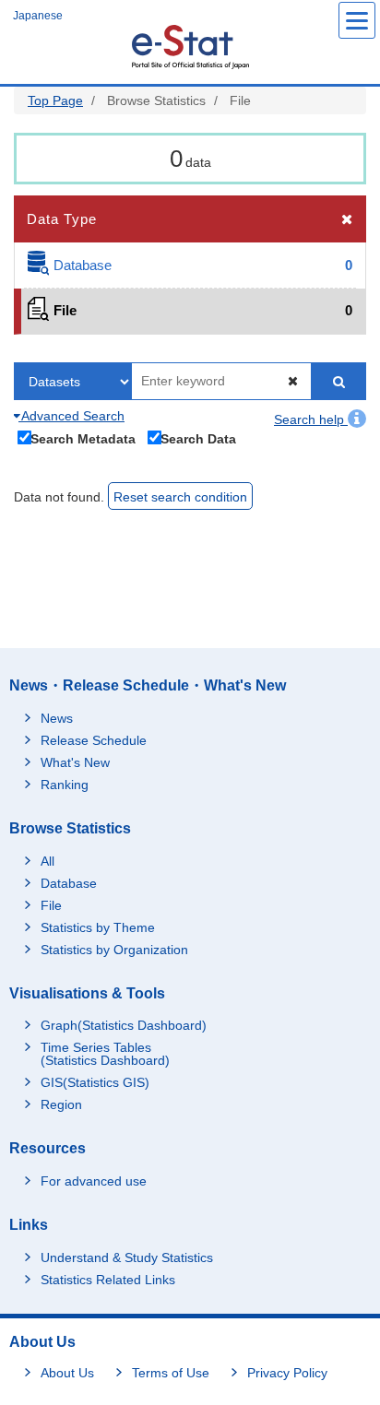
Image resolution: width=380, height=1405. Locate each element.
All (47, 861)
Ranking (65, 784)
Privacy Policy (287, 1372)
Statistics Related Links (108, 1279)
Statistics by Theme (98, 927)
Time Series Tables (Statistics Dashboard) (105, 1054)
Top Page (55, 100)
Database (69, 883)
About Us (67, 1372)
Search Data (198, 438)
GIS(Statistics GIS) (95, 1082)
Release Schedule (94, 740)
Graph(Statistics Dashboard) (124, 1025)
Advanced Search (71, 415)
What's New (75, 762)
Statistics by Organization (114, 949)
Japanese (38, 15)
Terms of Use (170, 1372)
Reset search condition (180, 497)
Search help (311, 419)
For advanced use (94, 1181)
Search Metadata (83, 438)
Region (61, 1104)
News (57, 718)
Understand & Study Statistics (127, 1257)
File (51, 905)
